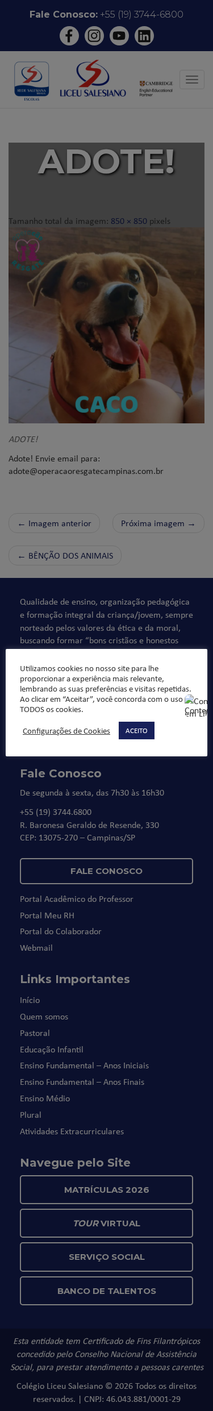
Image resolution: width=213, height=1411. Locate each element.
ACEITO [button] (137, 730)
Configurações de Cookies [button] (66, 731)
